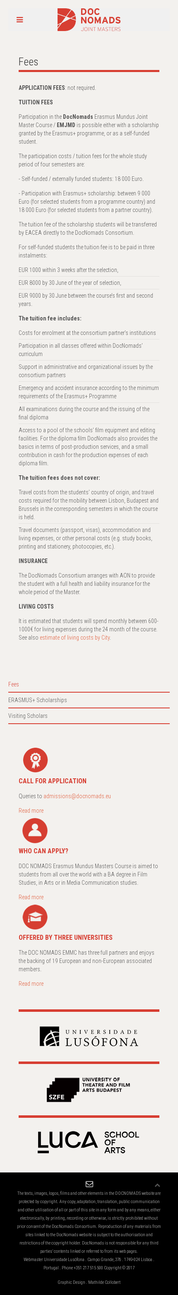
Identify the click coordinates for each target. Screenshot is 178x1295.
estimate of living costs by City (75, 637)
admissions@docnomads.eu (77, 796)
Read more (31, 810)
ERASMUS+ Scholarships (37, 700)
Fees (13, 684)
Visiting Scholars (28, 715)
